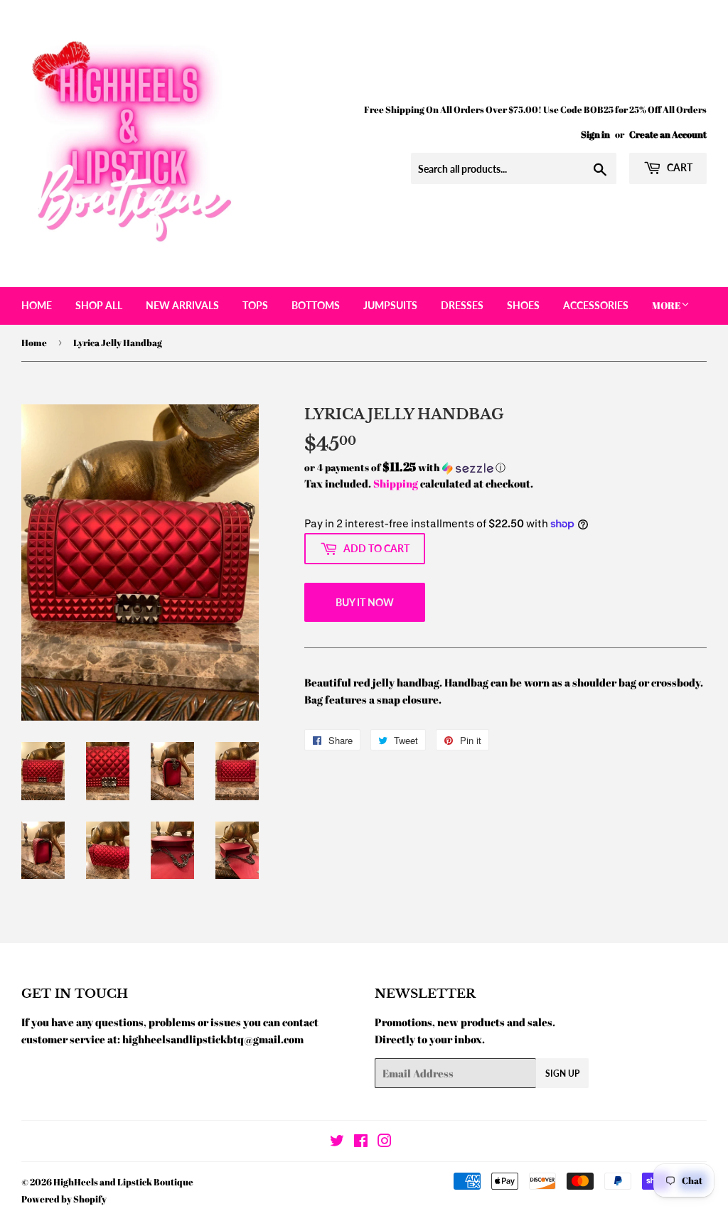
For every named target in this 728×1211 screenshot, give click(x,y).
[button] (505, 468)
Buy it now (365, 602)
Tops (255, 305)
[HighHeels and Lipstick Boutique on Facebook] (360, 1142)
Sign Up (562, 1073)
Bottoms (315, 305)
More (666, 305)
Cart (678, 167)
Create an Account (668, 135)
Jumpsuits (390, 305)
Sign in (595, 135)
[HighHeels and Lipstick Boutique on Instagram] (385, 1142)
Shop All (98, 305)
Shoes (523, 305)
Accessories (595, 305)
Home (36, 305)
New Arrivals (182, 305)
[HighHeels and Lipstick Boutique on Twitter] (337, 1142)
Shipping (395, 483)
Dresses (462, 305)
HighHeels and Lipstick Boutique (123, 1181)
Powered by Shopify (64, 1199)
